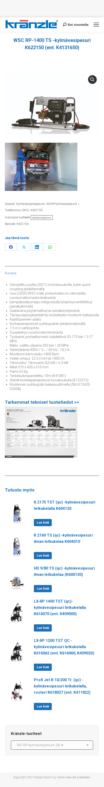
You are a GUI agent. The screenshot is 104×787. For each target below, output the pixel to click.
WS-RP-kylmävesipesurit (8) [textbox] (39, 745)
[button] (92, 79)
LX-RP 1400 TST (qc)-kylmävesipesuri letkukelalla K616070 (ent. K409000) (60, 607)
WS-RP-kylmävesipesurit (61, 204)
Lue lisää (43, 522)
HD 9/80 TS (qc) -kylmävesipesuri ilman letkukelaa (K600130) (64, 571)
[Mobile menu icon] (96, 24)
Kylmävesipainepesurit (30, 204)
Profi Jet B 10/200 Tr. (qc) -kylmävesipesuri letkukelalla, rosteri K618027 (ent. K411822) (62, 686)
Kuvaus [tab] (10, 273)
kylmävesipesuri (41, 217)
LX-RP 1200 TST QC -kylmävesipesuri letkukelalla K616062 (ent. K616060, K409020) (64, 646)
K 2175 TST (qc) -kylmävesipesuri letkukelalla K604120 (64, 505)
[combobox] (52, 745)
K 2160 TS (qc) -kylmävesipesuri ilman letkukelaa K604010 (63, 538)
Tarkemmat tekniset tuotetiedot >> (42, 402)
